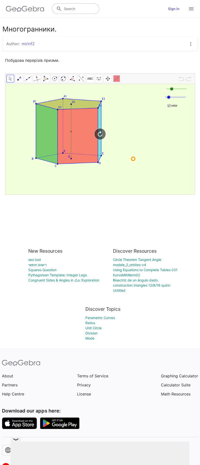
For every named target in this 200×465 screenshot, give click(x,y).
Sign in (174, 9)
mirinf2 (28, 43)
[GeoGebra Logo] (25, 9)
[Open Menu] (191, 9)
